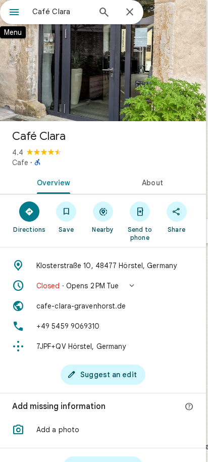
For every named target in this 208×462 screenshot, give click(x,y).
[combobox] (61, 12)
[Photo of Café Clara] (103, 60)
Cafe (20, 162)
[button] (103, 286)
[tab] (51, 182)
